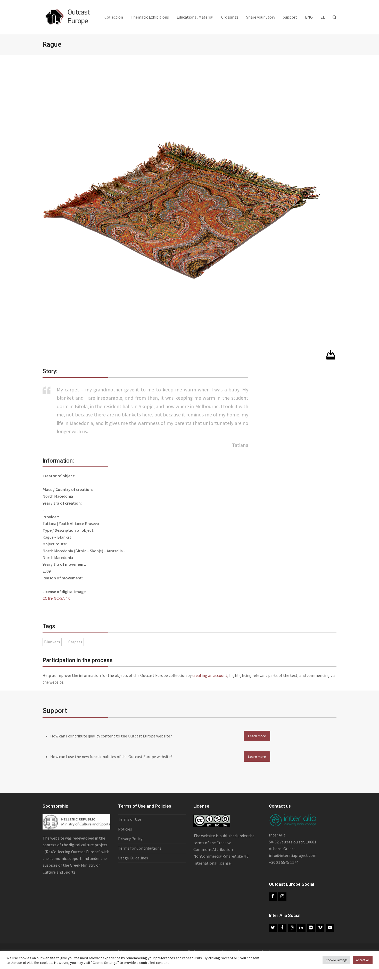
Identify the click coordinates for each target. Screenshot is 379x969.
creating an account (209, 675)
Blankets (52, 641)
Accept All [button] (362, 960)
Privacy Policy (130, 838)
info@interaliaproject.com (292, 855)
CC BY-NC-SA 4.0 (56, 598)
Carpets (75, 641)
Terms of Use (129, 819)
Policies (125, 829)
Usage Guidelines (133, 857)
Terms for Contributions (139, 848)
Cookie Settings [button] (336, 960)
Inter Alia (277, 834)
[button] (334, 17)
